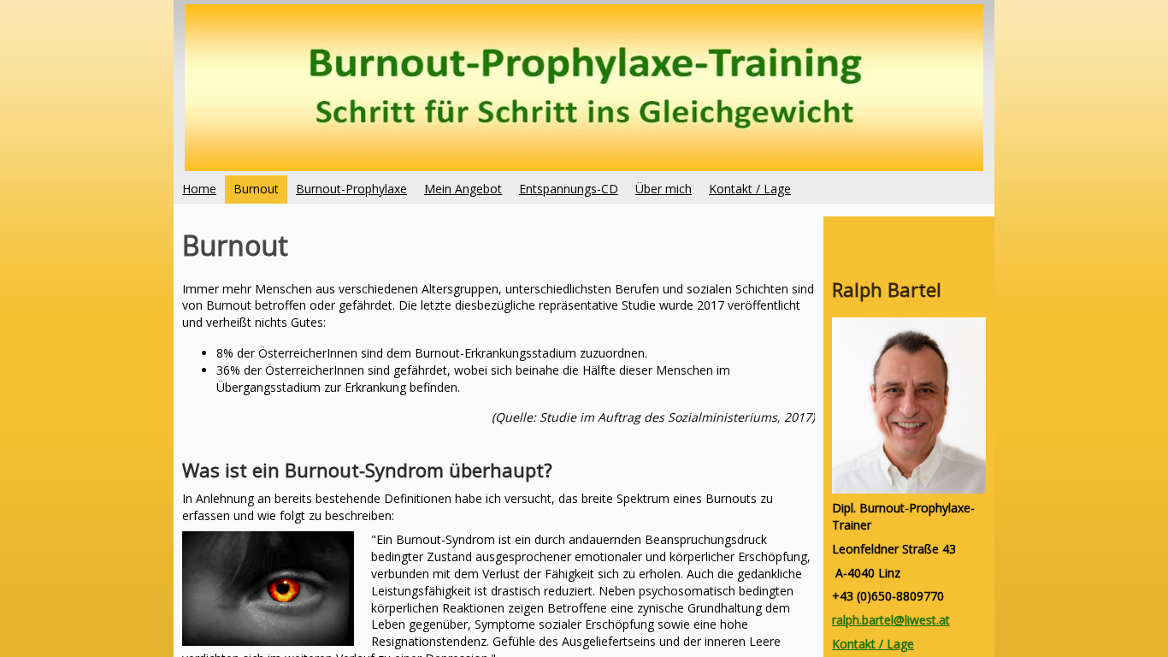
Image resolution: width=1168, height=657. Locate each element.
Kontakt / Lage (873, 644)
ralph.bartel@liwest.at (891, 620)
